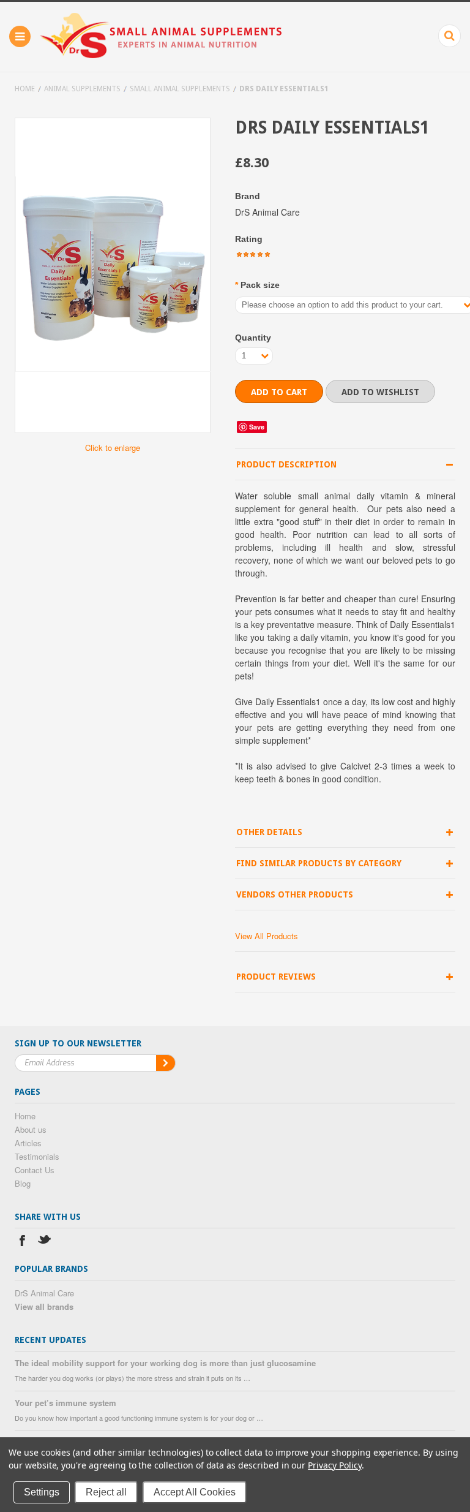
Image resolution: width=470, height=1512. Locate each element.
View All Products (266, 936)
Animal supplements (82, 89)
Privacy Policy (334, 1465)
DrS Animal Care (44, 1293)
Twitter (45, 1242)
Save (256, 426)
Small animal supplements (180, 89)
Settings (41, 1492)
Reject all (106, 1492)
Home (25, 89)
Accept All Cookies (195, 1492)
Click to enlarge (112, 447)
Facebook (22, 1242)
